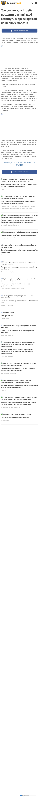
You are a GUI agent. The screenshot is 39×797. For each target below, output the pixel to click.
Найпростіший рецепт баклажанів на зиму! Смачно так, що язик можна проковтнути (19, 185)
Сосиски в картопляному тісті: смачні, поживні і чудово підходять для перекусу (18, 369)
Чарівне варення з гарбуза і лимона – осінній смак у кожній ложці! (19, 285)
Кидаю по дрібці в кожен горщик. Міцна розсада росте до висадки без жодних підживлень (18, 403)
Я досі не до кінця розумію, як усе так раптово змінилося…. (17, 332)
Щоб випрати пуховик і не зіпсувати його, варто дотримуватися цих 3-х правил (18, 202)
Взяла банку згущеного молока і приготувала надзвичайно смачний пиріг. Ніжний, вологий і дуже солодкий (17, 351)
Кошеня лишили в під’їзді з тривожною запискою (18, 235)
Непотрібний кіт (6, 316)
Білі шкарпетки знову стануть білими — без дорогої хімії (19, 302)
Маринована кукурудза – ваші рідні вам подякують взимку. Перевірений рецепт (19, 386)
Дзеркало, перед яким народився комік (15, 417)
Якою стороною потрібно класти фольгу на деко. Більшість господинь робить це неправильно (18, 221)
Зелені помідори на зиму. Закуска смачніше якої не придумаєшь (19, 251)
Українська (25, 795)
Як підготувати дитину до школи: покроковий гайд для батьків (19, 268)
